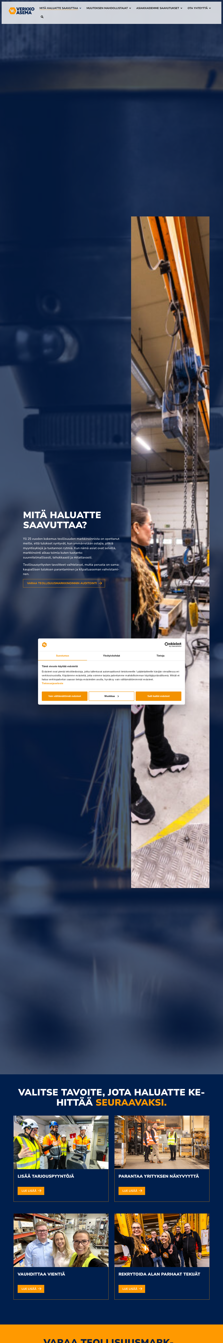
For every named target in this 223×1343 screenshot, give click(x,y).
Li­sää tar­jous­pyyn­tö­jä (46, 1176)
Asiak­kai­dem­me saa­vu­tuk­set (157, 8)
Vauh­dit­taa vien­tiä (41, 1274)
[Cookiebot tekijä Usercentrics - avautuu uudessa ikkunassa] (167, 644)
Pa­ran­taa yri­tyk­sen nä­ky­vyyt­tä (159, 1176)
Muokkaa (109, 696)
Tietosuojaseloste (52, 683)
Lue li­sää (29, 1191)
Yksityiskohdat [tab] (111, 655)
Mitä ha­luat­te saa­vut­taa (59, 8)
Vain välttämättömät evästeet (64, 696)
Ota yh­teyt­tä (198, 8)
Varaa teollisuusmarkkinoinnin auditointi (62, 583)
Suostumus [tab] (62, 655)
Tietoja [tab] (160, 655)
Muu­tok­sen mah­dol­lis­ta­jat (107, 8)
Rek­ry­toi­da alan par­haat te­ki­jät (159, 1274)
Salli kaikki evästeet (158, 696)
